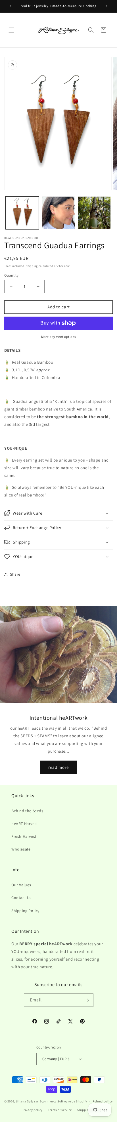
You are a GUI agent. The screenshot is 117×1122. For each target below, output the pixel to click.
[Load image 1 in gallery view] (22, 213)
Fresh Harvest (24, 836)
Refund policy (103, 1101)
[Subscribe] (87, 1000)
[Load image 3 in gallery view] (94, 213)
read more (58, 767)
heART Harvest (24, 823)
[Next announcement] (106, 6)
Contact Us (21, 897)
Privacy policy (32, 1110)
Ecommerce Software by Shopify (63, 1101)
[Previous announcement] (10, 6)
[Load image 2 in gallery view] (58, 213)
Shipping (32, 266)
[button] (11, 30)
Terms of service (60, 1110)
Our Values (21, 884)
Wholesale (20, 849)
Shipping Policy (25, 910)
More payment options (58, 336)
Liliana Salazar (27, 1101)
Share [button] (15, 574)
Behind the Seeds (27, 810)
